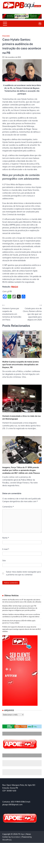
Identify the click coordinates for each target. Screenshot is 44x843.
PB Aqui (21, 834)
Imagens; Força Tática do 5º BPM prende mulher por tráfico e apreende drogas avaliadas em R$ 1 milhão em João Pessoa (21, 470)
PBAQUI (14, 287)
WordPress (6, 840)
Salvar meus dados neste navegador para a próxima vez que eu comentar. (23, 573)
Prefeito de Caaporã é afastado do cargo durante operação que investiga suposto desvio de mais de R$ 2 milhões (21, 629)
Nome (5, 538)
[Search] (40, 23)
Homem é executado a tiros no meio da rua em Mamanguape (21, 417)
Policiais (6, 36)
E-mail (5, 549)
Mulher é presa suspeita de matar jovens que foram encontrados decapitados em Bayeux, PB (20, 364)
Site (4, 560)
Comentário (8, 506)
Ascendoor (15, 837)
